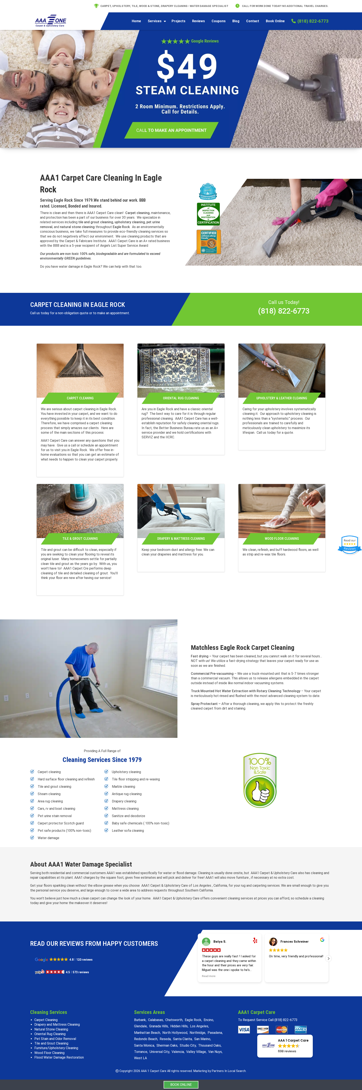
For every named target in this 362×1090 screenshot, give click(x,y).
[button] (328, 958)
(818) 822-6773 (284, 311)
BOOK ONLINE (181, 1085)
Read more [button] (209, 976)
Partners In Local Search (229, 1071)
